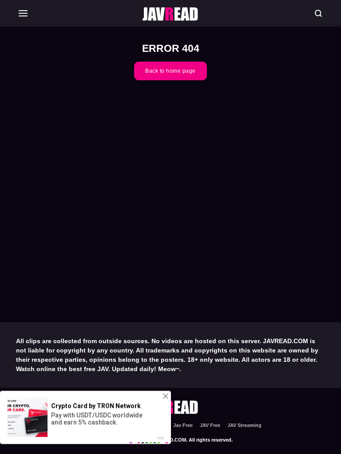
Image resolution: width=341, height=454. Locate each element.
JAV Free (210, 425)
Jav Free (183, 425)
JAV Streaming (244, 425)
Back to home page (170, 71)
